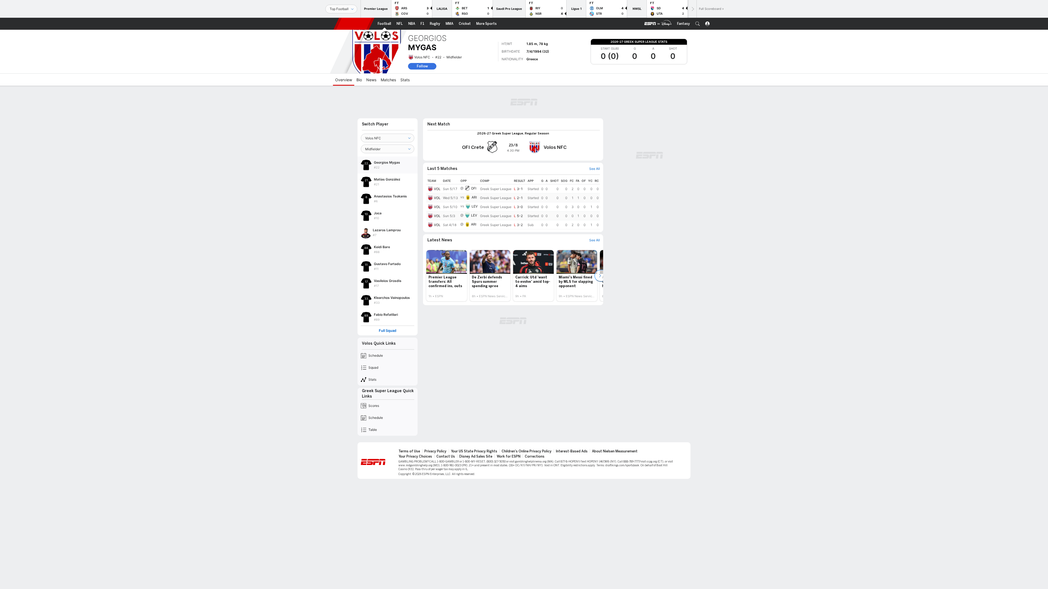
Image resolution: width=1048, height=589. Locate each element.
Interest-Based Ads (572, 451)
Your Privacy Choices (415, 456)
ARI (474, 197)
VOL (437, 189)
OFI (473, 188)
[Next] (692, 9)
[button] (697, 24)
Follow (422, 66)
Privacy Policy (435, 451)
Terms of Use (409, 451)
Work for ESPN (508, 456)
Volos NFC (422, 57)
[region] (513, 203)
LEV (475, 206)
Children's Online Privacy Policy (527, 451)
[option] (446, 275)
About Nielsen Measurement (615, 451)
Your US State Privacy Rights (474, 451)
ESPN (354, 24)
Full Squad (387, 331)
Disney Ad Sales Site (475, 456)
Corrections (534, 456)
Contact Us (445, 456)
